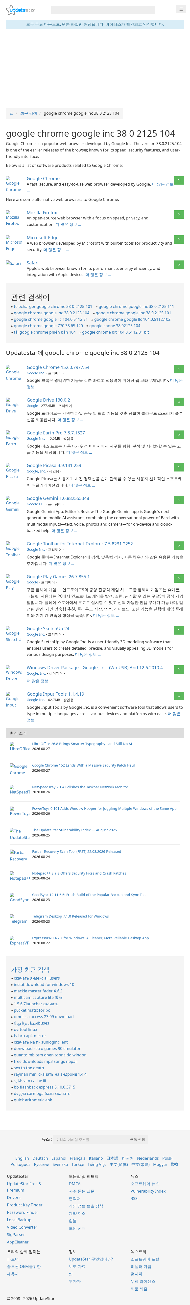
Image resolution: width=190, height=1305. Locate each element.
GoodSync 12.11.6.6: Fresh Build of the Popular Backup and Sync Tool (89, 894)
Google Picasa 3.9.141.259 (54, 465)
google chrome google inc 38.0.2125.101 (133, 313)
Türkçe (77, 1164)
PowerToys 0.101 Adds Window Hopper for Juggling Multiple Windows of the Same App (104, 808)
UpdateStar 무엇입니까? (91, 1259)
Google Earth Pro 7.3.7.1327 (56, 433)
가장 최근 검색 (30, 969)
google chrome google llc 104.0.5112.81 (51, 319)
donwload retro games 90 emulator (47, 1048)
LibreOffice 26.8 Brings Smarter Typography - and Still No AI (82, 743)
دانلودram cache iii (30, 1080)
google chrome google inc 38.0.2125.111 (136, 306)
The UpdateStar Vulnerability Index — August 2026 (74, 830)
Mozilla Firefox (42, 212)
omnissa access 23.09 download (44, 1016)
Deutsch (40, 1158)
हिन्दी (174, 1164)
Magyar (160, 1164)
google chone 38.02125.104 (114, 325)
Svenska (60, 1164)
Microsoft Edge (42, 237)
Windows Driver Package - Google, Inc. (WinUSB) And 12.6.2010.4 (95, 667)
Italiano (96, 1158)
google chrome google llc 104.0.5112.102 (132, 319)
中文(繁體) (140, 1164)
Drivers (14, 1197)
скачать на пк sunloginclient (41, 1042)
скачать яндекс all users (37, 978)
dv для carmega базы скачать (42, 1093)
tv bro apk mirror (30, 1035)
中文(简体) (119, 1164)
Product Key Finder (25, 1205)
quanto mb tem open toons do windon (50, 1055)
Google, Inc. (36, 471)
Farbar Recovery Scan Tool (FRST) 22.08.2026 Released (76, 851)
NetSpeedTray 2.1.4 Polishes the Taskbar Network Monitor (80, 787)
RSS (134, 1198)
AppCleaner (18, 1242)
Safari (33, 263)
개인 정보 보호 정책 (86, 1206)
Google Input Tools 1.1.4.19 (55, 694)
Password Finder (22, 1212)
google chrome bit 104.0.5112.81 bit (115, 332)
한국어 (128, 1158)
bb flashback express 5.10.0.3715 (44, 1087)
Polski (167, 1158)
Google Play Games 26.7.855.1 (58, 576)
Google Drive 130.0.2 (48, 400)
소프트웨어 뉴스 (145, 1183)
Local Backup (19, 1219)
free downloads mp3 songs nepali (45, 1061)
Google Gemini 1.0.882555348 (58, 498)
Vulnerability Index (148, 1191)
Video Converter (22, 1227)
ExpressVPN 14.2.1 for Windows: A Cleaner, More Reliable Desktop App (90, 938)
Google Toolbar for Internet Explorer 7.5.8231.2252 (80, 544)
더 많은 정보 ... (68, 224)
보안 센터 (77, 1228)
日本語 (112, 1158)
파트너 (13, 1259)
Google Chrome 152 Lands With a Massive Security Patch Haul (83, 765)
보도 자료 (77, 1266)
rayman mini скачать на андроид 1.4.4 (50, 1074)
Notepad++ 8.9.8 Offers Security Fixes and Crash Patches (79, 873)
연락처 (75, 1198)
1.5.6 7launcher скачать (36, 1003)
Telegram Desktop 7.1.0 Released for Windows (70, 916)
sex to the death (29, 1067)
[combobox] (98, 10)
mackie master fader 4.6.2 (38, 991)
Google (32, 405)
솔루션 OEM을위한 (24, 1266)
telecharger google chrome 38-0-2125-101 (53, 306)
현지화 (136, 1274)
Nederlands (148, 1158)
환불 (73, 1220)
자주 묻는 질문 (82, 1191)
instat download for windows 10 (44, 984)
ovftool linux (25, 1029)
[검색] (150, 10)
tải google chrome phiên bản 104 (45, 332)
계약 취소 (77, 1213)
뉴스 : (47, 1139)
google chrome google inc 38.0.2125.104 (51, 313)
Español (58, 1158)
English (22, 1158)
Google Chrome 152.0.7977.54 (58, 367)
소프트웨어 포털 (145, 1259)
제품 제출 (139, 1288)
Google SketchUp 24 (48, 628)
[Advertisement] (95, 68)
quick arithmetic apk (33, 1100)
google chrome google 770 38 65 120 (48, 325)
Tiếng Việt (97, 1164)
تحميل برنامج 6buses (31, 1023)
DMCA (74, 1183)
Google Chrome (43, 178)
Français (77, 1158)
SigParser (16, 1234)
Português (20, 1164)
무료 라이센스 (143, 1281)
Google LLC (36, 504)
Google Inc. (36, 373)
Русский (41, 1164)
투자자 (75, 1281)
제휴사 (13, 1274)
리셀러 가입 (141, 1266)
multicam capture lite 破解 (38, 997)
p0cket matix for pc (32, 1010)
